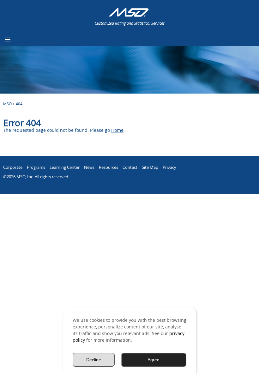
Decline (93, 359)
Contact (130, 167)
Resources (108, 167)
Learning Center (65, 167)
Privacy (169, 167)
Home (117, 130)
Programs (36, 167)
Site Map (150, 167)
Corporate (12, 167)
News (89, 167)
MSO (7, 103)
